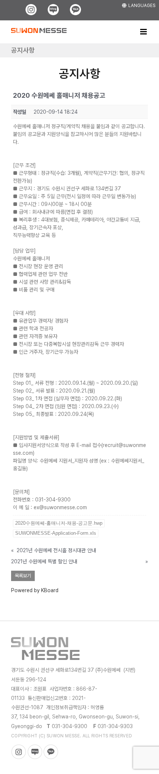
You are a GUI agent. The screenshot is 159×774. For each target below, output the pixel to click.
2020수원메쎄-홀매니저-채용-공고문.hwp (58, 523)
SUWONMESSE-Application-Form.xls (55, 533)
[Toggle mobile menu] (144, 32)
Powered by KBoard (34, 590)
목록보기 (23, 575)
